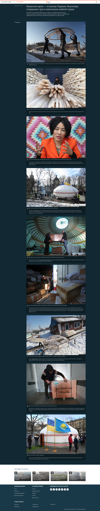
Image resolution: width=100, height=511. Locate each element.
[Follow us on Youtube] (51, 489)
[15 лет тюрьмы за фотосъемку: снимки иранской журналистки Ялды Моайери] (41, 476)
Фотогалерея (20, 1)
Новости (34, 488)
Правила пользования (18, 495)
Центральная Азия (36, 491)
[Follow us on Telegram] (59, 489)
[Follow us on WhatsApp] (62, 489)
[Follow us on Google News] (65, 489)
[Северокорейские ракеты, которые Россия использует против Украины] (59, 476)
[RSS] (67, 489)
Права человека (35, 497)
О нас (15, 488)
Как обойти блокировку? (19, 493)
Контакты (16, 491)
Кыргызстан (16, 506)
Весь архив (84, 481)
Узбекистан (53, 504)
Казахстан (16, 504)
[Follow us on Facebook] (56, 489)
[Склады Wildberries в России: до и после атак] (77, 476)
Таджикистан (35, 504)
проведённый (35, 358)
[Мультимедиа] (96, 2)
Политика (34, 493)
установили (36, 210)
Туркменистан (35, 506)
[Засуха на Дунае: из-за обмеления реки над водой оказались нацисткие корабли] (22, 476)
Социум (33, 495)
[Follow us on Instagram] (54, 489)
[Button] (17, 23)
